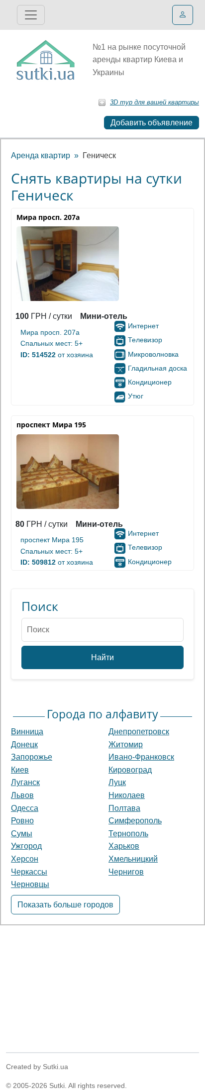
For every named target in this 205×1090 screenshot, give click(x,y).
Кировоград (130, 770)
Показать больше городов (65, 904)
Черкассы (29, 872)
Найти (102, 657)
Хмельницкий (133, 859)
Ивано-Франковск (141, 757)
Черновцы (30, 884)
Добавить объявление (151, 122)
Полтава (124, 808)
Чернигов (126, 872)
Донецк (24, 744)
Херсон (24, 859)
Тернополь (128, 833)
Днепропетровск (138, 731)
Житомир (125, 744)
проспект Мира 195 (52, 540)
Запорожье (31, 757)
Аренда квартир (40, 155)
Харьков (123, 846)
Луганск (25, 782)
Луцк (117, 782)
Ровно (22, 820)
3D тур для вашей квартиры (154, 102)
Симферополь (135, 820)
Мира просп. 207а (50, 332)
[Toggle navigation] (31, 15)
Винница (27, 731)
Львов (22, 795)
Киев (20, 770)
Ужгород (26, 846)
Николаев (126, 795)
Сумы (21, 833)
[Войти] (182, 15)
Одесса (24, 808)
